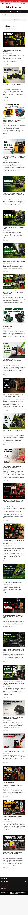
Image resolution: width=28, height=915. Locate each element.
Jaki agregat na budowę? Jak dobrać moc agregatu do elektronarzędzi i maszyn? (14, 157)
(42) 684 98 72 (8, 3)
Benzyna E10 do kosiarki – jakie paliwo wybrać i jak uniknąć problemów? (14, 581)
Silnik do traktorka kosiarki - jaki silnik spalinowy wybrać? (13, 718)
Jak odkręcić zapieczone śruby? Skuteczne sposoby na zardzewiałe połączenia (13, 818)
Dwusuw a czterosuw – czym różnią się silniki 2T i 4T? (13, 325)
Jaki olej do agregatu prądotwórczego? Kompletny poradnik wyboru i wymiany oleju (12, 784)
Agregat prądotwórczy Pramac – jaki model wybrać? (13, 85)
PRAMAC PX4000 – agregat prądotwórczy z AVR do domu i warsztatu (12, 50)
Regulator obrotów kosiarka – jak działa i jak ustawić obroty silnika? (13, 649)
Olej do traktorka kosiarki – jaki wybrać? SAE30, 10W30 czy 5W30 (13, 395)
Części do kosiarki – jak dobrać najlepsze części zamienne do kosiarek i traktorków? (12, 854)
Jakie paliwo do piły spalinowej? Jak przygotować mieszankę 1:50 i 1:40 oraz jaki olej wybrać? (13, 542)
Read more (5, 64)
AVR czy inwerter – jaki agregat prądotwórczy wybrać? (12, 121)
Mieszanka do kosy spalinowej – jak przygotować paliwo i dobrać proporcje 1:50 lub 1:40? (13, 466)
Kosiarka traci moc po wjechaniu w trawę (13, 228)
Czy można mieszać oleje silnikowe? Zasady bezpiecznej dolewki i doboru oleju (13, 616)
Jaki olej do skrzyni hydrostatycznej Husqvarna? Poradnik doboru (12, 361)
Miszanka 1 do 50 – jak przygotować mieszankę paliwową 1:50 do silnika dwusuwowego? (13, 502)
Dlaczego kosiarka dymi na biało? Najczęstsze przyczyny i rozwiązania (14, 260)
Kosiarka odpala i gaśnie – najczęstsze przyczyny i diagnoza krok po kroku (13, 292)
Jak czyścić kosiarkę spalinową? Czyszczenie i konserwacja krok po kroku (13, 195)
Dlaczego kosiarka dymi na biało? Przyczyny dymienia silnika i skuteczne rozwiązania (14, 683)
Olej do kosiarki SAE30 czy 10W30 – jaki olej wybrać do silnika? (13, 431)
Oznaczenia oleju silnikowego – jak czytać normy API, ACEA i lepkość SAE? (14, 750)
